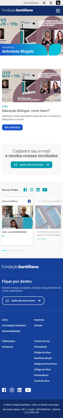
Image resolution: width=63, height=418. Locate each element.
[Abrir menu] (58, 11)
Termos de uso (42, 341)
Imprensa (39, 319)
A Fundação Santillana (14, 325)
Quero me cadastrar (31, 165)
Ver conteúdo (12, 127)
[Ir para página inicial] (32, 10)
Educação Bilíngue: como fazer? (26, 111)
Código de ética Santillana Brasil (43, 355)
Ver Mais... (42, 239)
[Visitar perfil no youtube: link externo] (44, 189)
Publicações (8, 341)
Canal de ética (41, 380)
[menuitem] (44, 3)
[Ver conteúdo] (31, 85)
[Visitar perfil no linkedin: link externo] (38, 189)
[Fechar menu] (58, 5)
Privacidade (40, 346)
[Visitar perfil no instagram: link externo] (32, 189)
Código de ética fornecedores (42, 372)
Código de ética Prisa (45, 363)
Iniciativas (7, 346)
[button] (4, 250)
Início (5, 319)
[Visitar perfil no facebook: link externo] (25, 189)
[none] (44, 3)
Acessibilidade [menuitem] (30, 3)
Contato (38, 325)
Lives (5, 106)
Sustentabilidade (11, 331)
